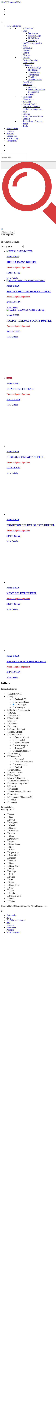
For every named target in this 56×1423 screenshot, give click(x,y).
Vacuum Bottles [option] (23, 751)
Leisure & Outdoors (31, 106)
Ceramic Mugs (34, 67)
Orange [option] (12, 871)
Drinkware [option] (15, 734)
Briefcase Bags (34, 35)
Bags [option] (13, 696)
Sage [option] (11, 888)
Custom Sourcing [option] (17, 729)
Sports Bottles (34, 72)
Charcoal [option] (13, 828)
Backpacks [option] (20, 699)
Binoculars (27, 48)
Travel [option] (13, 802)
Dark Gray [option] (13, 839)
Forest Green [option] (14, 844)
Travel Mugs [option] (21, 745)
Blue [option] (11, 817)
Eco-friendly (28, 82)
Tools (25, 126)
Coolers (26, 57)
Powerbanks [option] (21, 764)
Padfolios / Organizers (32, 109)
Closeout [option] (13, 724)
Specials (26, 119)
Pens (25, 111)
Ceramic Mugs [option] (22, 737)
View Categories (14, 26)
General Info (12, 136)
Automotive (28, 28)
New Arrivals (12, 128)
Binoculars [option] (14, 715)
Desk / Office (28, 62)
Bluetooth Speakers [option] (24, 762)
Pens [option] (12, 786)
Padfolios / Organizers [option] (19, 783)
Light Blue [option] (13, 852)
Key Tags (27, 101)
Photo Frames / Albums (33, 116)
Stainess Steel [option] (15, 896)
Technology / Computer (33, 121)
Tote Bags (32, 40)
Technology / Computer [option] (20, 797)
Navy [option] (11, 863)
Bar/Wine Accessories (32, 43)
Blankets (26, 50)
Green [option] (12, 850)
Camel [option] (12, 825)
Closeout (26, 55)
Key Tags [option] (14, 775)
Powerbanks (33, 92)
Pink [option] (11, 874)
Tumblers (32, 77)
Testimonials (12, 141)
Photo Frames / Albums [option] (20, 791)
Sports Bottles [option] (22, 743)
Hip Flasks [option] (20, 740)
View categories (13, 932)
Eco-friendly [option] (15, 753)
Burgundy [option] (13, 822)
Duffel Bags (33, 38)
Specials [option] (14, 794)
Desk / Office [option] (16, 732)
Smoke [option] (12, 893)
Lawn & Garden (30, 104)
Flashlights (27, 97)
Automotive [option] (15, 694)
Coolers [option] (13, 726)
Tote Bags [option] (20, 707)
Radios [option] (18, 767)
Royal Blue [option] (14, 885)
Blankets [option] (14, 718)
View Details (12, 278)
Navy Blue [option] (14, 866)
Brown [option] (12, 820)
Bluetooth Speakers (36, 89)
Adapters (32, 87)
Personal (26, 114)
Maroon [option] (12, 858)
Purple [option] (12, 877)
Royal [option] (11, 882)
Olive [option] (11, 869)
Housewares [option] (15, 772)
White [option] (11, 898)
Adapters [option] (19, 759)
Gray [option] (11, 847)
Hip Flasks (33, 70)
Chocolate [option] (13, 831)
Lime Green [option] (14, 855)
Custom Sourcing (30, 60)
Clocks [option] (12, 721)
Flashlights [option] (15, 770)
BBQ (25, 45)
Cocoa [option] (12, 833)
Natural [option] (12, 860)
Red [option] (11, 879)
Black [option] (11, 814)
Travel (25, 123)
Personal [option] (13, 789)
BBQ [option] (12, 713)
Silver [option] (11, 890)
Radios (31, 94)
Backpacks (33, 33)
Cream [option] (12, 836)
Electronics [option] (15, 756)
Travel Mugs (33, 75)
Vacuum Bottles (35, 79)
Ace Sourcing (12, 138)
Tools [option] (12, 800)
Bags (25, 31)
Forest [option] (12, 841)
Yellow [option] (12, 901)
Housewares (28, 99)
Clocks (26, 53)
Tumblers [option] (20, 748)
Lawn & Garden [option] (17, 778)
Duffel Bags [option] (20, 704)
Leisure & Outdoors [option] (19, 781)
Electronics (27, 84)
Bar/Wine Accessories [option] (19, 710)
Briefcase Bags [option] (22, 702)
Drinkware (27, 65)
